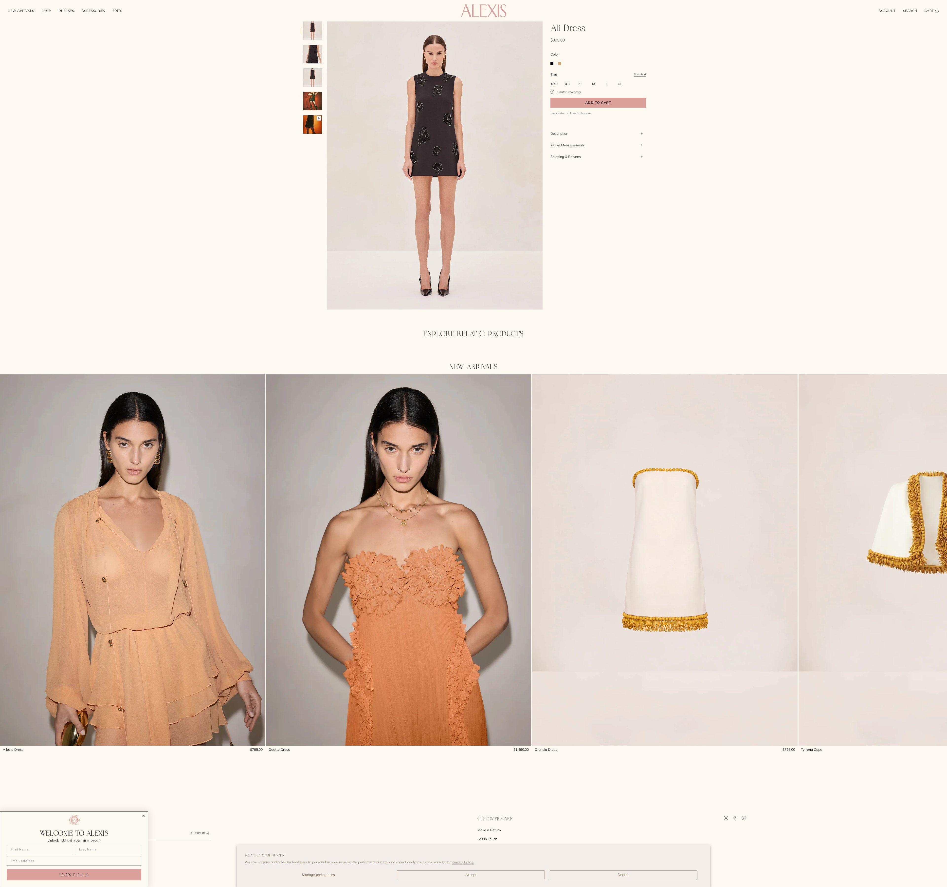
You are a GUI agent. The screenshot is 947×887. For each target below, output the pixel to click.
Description (559, 133)
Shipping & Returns (565, 156)
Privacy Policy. (463, 862)
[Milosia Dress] (132, 560)
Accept (470, 874)
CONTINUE (74, 874)
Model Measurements (567, 145)
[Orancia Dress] (664, 560)
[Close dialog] (143, 815)
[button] (46, 11)
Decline (623, 874)
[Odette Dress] (398, 560)
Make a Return (489, 830)
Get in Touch (487, 839)
